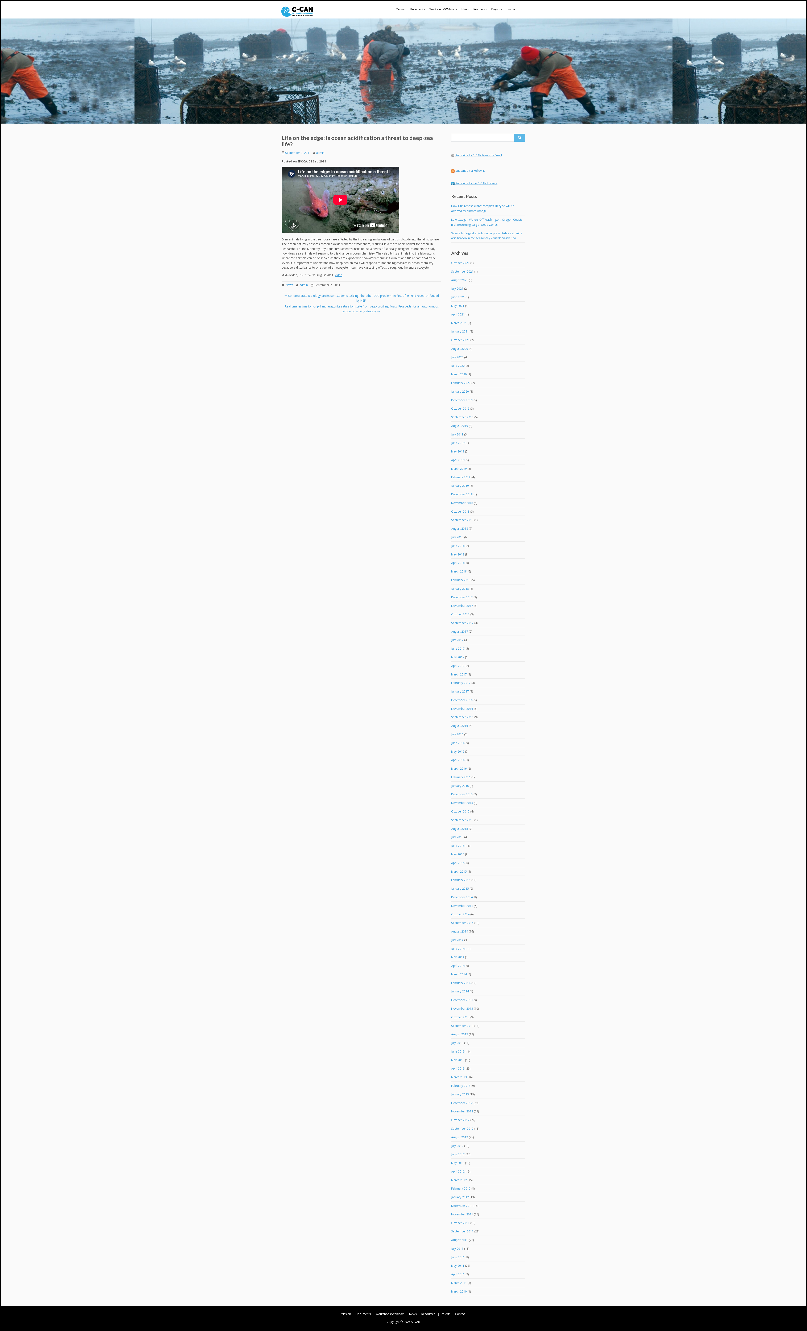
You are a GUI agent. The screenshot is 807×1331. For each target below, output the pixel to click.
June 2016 (458, 743)
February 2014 (461, 983)
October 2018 (460, 511)
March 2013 (459, 1077)
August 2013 (459, 1034)
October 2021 (460, 263)
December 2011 (462, 1206)
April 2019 (458, 460)
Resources (480, 9)
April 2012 (458, 1171)
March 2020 (459, 374)
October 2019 (460, 408)
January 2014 (460, 991)
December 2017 (462, 597)
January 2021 (460, 331)
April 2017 (458, 666)
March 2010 (459, 1291)
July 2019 (457, 434)
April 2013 (458, 1068)
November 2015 (462, 803)
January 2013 (460, 1094)
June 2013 (458, 1051)
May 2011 (457, 1266)
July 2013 (457, 1043)
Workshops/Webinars (443, 9)
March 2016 (459, 768)
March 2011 (459, 1283)
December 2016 (462, 700)
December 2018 (462, 494)
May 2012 (457, 1163)
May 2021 (457, 306)
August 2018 (459, 528)
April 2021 (458, 314)
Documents (417, 9)
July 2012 (457, 1146)
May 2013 (457, 1060)
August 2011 (459, 1240)
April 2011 (458, 1274)
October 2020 (460, 340)
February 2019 (461, 477)
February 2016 (461, 777)
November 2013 (462, 1008)
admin (320, 153)
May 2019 (457, 451)
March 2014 (459, 974)
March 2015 (459, 871)
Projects (496, 9)
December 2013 (462, 1000)
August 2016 (459, 726)
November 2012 (462, 1111)
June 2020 (458, 366)
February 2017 (461, 683)
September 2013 (462, 1026)
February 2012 (461, 1188)
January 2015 (460, 888)
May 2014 (457, 957)
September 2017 (462, 623)
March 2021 (459, 323)
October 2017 (460, 614)
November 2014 (462, 906)
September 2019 (462, 417)
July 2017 (457, 640)
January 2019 (460, 486)
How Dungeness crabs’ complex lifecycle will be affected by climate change (482, 208)
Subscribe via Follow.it (470, 171)
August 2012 (459, 1137)
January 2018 (460, 589)
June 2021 (458, 297)
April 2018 (458, 563)
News (465, 9)
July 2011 (457, 1249)
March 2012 (459, 1180)
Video (338, 275)
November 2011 (462, 1214)
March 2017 (459, 674)
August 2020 (459, 349)
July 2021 (457, 288)
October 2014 (460, 914)
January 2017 (460, 691)
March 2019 (459, 469)
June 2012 (458, 1154)
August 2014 (459, 931)
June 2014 (458, 949)
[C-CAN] (297, 11)
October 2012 (460, 1120)
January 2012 (460, 1197)
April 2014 (458, 966)
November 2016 (462, 709)
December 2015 (462, 794)
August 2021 (459, 280)
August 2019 (459, 426)
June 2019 (458, 443)
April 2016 (458, 760)
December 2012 (462, 1103)
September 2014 (462, 923)
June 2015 (458, 846)
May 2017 (457, 657)
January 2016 (460, 786)
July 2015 (457, 837)
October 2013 (460, 1017)
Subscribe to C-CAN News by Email (478, 155)
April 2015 (458, 863)
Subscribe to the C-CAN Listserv (476, 183)
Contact (511, 9)
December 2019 (462, 400)
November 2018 (462, 503)
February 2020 (461, 383)
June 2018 (458, 546)
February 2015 (461, 880)
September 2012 (462, 1128)
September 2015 (462, 820)
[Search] (519, 138)
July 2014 (457, 940)
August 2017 (459, 631)
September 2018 (462, 520)
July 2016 (457, 734)
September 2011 (462, 1231)
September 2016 (462, 717)
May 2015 (457, 854)
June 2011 (458, 1257)
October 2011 (460, 1223)
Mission (400, 9)
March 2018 (459, 571)
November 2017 (462, 606)
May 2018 (457, 554)
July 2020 (457, 357)
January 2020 (460, 391)
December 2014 (462, 897)
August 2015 (459, 829)
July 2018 (457, 537)
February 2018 (461, 580)
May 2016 (457, 751)
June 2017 (458, 648)
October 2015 (460, 811)
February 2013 (461, 1086)
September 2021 (462, 271)
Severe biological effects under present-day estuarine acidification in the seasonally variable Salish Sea (486, 235)
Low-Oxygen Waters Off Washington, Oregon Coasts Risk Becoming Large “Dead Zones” (486, 222)
